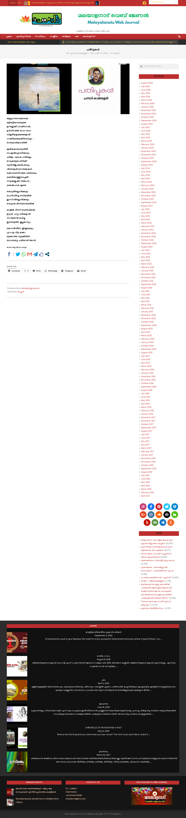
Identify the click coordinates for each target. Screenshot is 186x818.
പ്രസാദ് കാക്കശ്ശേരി (78, 53)
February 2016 (147, 493)
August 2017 (146, 431)
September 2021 (148, 284)
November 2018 (148, 380)
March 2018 (146, 407)
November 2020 (148, 319)
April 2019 (145, 363)
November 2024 (148, 155)
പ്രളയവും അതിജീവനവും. (152, 608)
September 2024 (149, 162)
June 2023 (145, 213)
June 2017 (145, 438)
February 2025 (147, 145)
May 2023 (145, 216)
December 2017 (148, 418)
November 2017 (148, 421)
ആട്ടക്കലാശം (94, 3)
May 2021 (145, 298)
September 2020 (149, 325)
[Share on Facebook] (9, 254)
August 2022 (147, 247)
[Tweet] (18, 254)
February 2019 (147, 370)
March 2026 (146, 100)
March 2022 (146, 264)
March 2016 (146, 489)
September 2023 (149, 203)
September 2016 (148, 469)
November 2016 (148, 462)
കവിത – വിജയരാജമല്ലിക (152, 581)
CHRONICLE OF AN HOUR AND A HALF (103, 728)
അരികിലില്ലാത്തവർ (30, 288)
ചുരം (104, 680)
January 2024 (147, 189)
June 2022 (145, 254)
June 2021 (145, 295)
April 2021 (145, 302)
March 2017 (146, 448)
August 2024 (147, 165)
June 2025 (146, 131)
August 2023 (147, 206)
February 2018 (147, 411)
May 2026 (145, 93)
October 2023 (147, 199)
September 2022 (149, 244)
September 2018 (148, 387)
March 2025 (146, 141)
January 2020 (147, 343)
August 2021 (146, 288)
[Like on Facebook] (41, 254)
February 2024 (148, 186)
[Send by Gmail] (29, 254)
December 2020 (148, 315)
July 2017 (145, 435)
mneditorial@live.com (76, 799)
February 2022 (147, 267)
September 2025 (149, 121)
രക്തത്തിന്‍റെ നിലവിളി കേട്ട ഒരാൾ (158, 561)
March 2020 (146, 336)
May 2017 (145, 441)
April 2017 (145, 445)
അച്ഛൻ (21, 292)
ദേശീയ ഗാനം (103, 656)
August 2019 (146, 353)
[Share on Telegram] (35, 254)
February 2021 (147, 308)
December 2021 (148, 274)
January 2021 (147, 312)
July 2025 (145, 128)
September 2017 (148, 428)
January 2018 (147, 414)
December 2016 (148, 459)
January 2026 (147, 107)
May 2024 (145, 175)
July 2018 (145, 394)
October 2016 (147, 465)
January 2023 (147, 230)
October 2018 (147, 383)
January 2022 (147, 271)
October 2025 (147, 117)
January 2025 (147, 148)
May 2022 (145, 257)
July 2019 (145, 356)
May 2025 (145, 134)
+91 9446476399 (74, 796)
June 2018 (145, 397)
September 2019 (148, 349)
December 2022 (148, 233)
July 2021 (145, 291)
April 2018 (145, 404)
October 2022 (147, 240)
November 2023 (148, 196)
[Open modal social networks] (47, 254)
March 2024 (146, 182)
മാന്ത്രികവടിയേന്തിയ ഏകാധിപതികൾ (103, 632)
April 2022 (145, 261)
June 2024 (146, 172)
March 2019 (146, 366)
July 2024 (145, 168)
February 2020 (147, 339)
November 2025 (148, 114)
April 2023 (145, 220)
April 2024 (145, 179)
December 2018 (148, 377)
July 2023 (145, 209)
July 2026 (145, 87)
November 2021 (148, 278)
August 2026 (147, 83)
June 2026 (146, 90)
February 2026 (147, 104)
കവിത (117, 53)
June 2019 (145, 360)
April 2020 (145, 332)
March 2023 (146, 223)
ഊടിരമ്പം (103, 752)
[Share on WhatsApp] (23, 254)
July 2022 (145, 250)
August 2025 (147, 124)
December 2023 (148, 192)
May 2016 (145, 482)
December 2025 (148, 110)
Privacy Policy (70, 813)
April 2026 (145, 97)
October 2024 (147, 158)
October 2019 (147, 346)
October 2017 (147, 424)
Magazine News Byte (95, 813)
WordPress (117, 813)
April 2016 (145, 486)
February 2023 (147, 226)
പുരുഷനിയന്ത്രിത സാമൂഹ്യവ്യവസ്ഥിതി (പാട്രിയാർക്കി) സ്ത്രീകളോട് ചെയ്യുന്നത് (48, 3)
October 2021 (147, 281)
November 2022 (148, 237)
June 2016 (145, 479)
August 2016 (146, 472)
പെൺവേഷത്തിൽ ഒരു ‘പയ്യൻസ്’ (156, 578)
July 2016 (145, 476)
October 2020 (147, 322)
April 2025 (145, 138)
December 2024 (148, 151)
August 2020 (147, 329)
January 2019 (147, 373)
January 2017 (147, 455)
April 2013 (145, 496)
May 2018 (145, 401)
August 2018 (146, 390)
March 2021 (146, 305)
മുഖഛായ (103, 704)
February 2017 (147, 452)
